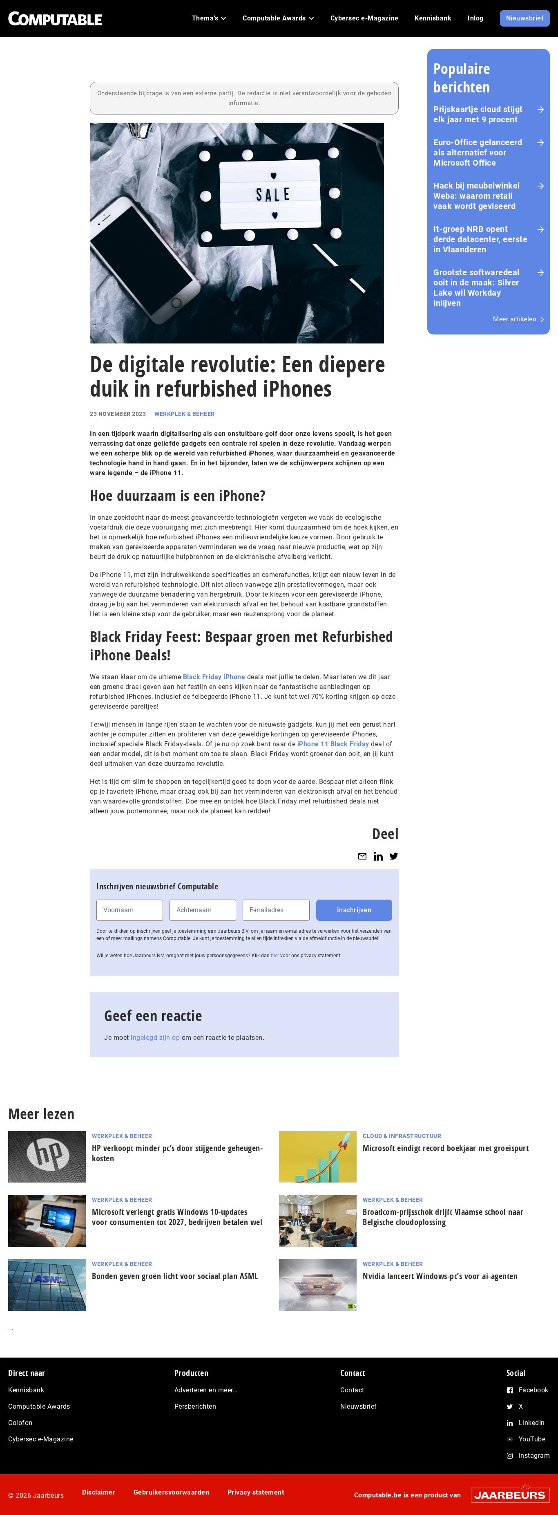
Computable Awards (39, 1406)
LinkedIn (532, 1423)
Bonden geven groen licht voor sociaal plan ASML (175, 1276)
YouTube (532, 1439)
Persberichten (195, 1406)
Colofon (20, 1423)
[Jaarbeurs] (506, 1495)
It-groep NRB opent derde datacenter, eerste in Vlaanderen (480, 239)
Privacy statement (256, 1492)
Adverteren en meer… (206, 1390)
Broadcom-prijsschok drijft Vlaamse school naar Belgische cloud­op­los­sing (443, 1217)
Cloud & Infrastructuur (402, 1136)
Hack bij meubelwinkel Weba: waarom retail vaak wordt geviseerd (476, 196)
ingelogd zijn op (155, 1037)
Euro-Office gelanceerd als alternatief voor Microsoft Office (477, 152)
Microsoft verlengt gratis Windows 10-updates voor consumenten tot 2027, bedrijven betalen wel (177, 1217)
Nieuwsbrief (358, 1406)
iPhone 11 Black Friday (333, 744)
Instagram (534, 1455)
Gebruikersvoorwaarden (172, 1492)
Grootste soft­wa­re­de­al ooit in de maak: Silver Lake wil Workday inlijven (476, 287)
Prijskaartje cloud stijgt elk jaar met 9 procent (478, 114)
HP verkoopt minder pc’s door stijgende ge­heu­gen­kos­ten (177, 1153)
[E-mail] (362, 856)
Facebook (534, 1390)
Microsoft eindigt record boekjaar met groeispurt (446, 1148)
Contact (352, 1390)
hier (275, 955)
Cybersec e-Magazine (41, 1439)
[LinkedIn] (378, 856)
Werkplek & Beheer (184, 414)
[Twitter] (394, 856)
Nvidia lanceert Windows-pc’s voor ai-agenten (440, 1276)
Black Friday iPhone (214, 677)
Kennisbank (26, 1390)
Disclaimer (98, 1492)
